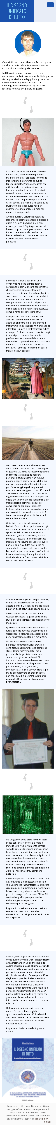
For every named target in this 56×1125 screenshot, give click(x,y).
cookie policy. (42, 1118)
